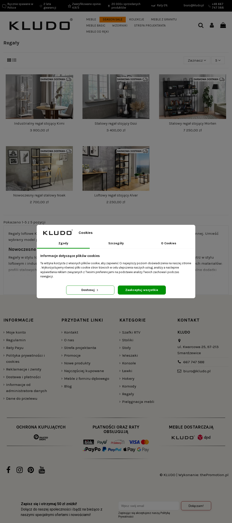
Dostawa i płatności (23, 377)
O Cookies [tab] (168, 243)
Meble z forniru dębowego (86, 378)
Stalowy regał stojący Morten (192, 123)
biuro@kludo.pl (197, 371)
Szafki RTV (131, 332)
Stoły (126, 347)
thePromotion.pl (214, 474)
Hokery (128, 378)
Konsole (129, 363)
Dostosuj (88, 290)
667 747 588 (193, 362)
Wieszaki (130, 355)
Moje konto (16, 332)
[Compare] (69, 90)
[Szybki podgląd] (69, 99)
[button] (91, 19)
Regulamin (16, 340)
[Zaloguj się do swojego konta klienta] (211, 25)
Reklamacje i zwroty (23, 369)
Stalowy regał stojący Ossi (116, 123)
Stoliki (127, 340)
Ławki (127, 370)
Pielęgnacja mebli (138, 401)
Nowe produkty (77, 363)
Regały (128, 394)
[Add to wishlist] (69, 82)
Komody (129, 386)
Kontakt (71, 332)
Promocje (72, 355)
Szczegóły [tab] (116, 243)
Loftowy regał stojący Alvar (116, 195)
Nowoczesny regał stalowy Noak (39, 195)
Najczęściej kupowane (84, 370)
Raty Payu (15, 347)
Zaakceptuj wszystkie (141, 290)
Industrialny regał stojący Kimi (39, 123)
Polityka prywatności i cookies (25, 358)
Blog (68, 386)
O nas (69, 340)
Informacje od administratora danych (26, 387)
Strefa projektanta (80, 347)
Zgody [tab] (63, 243)
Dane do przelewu (21, 398)
